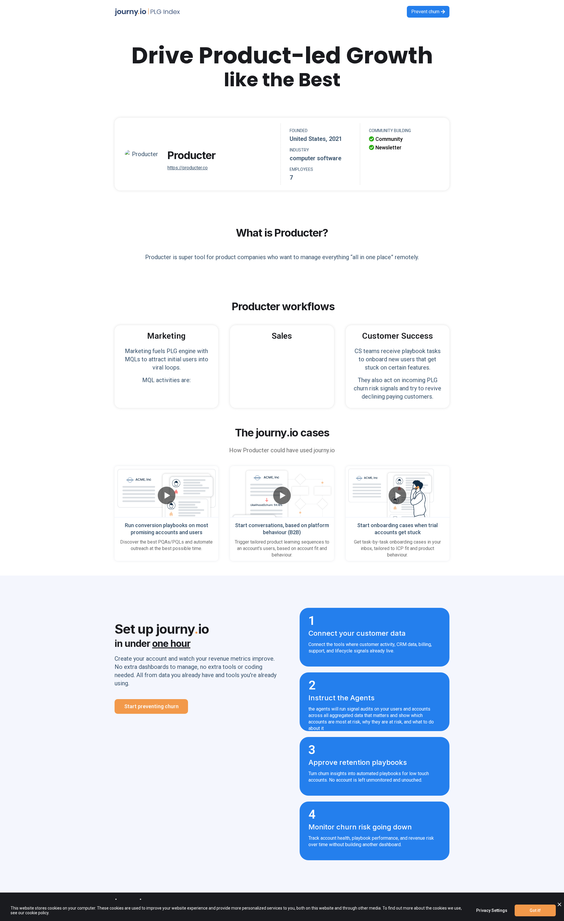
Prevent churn (428, 11)
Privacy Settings (491, 910)
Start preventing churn (151, 706)
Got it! (535, 910)
